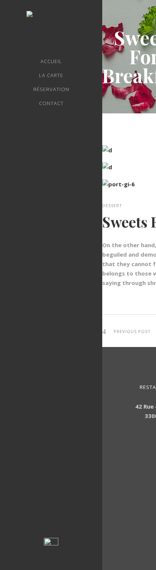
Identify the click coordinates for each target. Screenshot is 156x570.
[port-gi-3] (107, 167)
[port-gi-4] (107, 150)
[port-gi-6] (118, 184)
